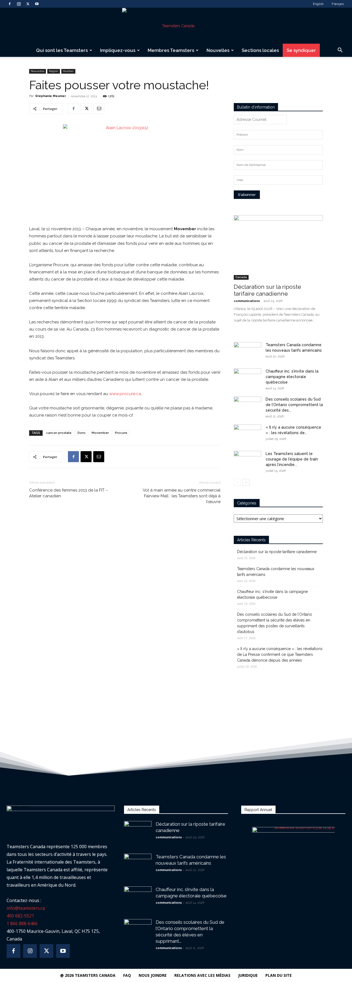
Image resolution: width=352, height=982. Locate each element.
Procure (121, 433)
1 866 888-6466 (22, 923)
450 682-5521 (20, 916)
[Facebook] (10, 4)
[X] (28, 4)
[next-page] (246, 482)
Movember (100, 433)
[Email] (98, 108)
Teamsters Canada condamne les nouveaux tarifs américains (275, 572)
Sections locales (260, 50)
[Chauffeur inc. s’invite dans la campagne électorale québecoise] (247, 378)
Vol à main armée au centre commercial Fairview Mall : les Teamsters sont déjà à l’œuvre (182, 496)
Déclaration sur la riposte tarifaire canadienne (267, 290)
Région (53, 71)
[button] (339, 50)
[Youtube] (37, 4)
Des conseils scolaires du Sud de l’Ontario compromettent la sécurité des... (294, 404)
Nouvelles (218, 50)
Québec (68, 71)
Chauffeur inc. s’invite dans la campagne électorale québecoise (292, 376)
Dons (82, 433)
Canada (241, 277)
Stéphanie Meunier (50, 96)
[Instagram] (19, 4)
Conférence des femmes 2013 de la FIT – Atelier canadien (68, 493)
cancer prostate (59, 433)
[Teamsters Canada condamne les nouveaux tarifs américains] (247, 351)
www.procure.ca (125, 393)
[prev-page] (237, 482)
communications (247, 301)
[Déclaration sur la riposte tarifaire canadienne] (278, 247)
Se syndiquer (301, 50)
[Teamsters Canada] (176, 26)
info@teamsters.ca (26, 908)
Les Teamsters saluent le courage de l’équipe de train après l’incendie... (292, 459)
